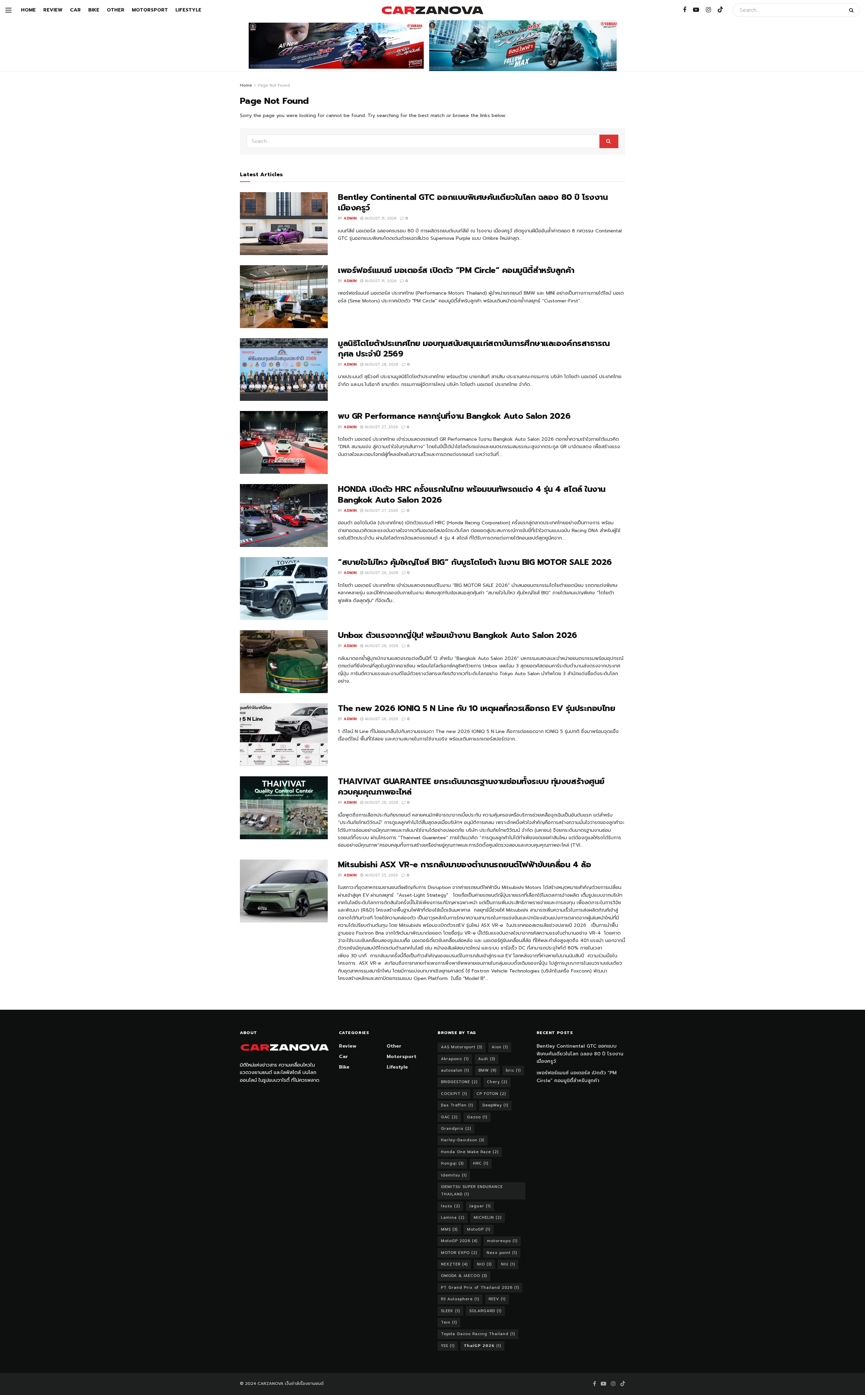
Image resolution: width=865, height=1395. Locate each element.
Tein (449, 1322)
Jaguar (480, 1206)
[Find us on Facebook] (684, 10)
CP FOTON (491, 1094)
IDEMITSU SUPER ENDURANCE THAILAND (472, 1190)
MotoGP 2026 (459, 1241)
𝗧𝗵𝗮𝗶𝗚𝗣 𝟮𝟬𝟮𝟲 (482, 1346)
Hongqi (452, 1163)
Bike (93, 10)
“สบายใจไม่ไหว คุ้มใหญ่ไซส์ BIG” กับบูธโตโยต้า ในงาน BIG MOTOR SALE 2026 (475, 562)
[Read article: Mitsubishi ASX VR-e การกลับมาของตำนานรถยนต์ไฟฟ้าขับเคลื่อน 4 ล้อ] (284, 891)
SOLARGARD (485, 1311)
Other (115, 10)
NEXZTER (454, 1264)
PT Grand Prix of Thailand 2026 (480, 1287)
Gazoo (477, 1117)
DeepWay (495, 1105)
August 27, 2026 (380, 427)
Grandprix (456, 1128)
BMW (487, 1070)
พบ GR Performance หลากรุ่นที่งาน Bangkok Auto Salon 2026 (454, 416)
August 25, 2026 (380, 875)
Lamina (452, 1217)
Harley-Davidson (462, 1140)
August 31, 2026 (379, 218)
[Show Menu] (8, 10)
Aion (500, 1047)
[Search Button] (853, 10)
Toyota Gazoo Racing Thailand (478, 1334)
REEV (497, 1299)
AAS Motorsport (461, 1047)
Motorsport (150, 10)
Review (53, 10)
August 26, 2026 (380, 573)
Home (28, 10)
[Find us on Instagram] (708, 10)
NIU (508, 1264)
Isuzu (450, 1206)
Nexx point (502, 1253)
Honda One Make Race (469, 1152)
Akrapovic (455, 1059)
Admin (350, 218)
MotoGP (478, 1229)
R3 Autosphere (460, 1299)
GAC (449, 1117)
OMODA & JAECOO (464, 1276)
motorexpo (502, 1241)
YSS (447, 1346)
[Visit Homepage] (432, 10)
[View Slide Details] (336, 46)
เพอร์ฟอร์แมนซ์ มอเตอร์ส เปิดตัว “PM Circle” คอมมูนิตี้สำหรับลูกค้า (456, 270)
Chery (497, 1082)
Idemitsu (454, 1175)
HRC (480, 1163)
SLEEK (450, 1311)
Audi (486, 1059)
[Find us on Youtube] (696, 10)
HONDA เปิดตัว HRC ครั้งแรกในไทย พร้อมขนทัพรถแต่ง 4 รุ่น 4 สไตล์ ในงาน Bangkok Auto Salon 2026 (472, 494)
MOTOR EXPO (459, 1253)
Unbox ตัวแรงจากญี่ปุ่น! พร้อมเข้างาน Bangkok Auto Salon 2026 (457, 635)
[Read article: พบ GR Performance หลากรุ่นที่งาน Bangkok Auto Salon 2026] (284, 442)
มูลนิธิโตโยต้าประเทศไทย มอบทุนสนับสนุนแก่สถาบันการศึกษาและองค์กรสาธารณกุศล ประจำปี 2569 (474, 348)
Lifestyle (188, 10)
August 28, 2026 (380, 364)
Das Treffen (457, 1105)
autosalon (455, 1070)
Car (75, 10)
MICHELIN (487, 1217)
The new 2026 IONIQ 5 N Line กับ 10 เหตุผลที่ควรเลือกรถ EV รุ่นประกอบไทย (476, 708)
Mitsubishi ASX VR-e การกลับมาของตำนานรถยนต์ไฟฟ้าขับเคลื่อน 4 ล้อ (464, 865)
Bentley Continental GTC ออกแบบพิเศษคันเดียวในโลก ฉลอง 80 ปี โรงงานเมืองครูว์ (473, 202)
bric (513, 1070)
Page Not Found (274, 85)
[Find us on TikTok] (720, 10)
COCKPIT (454, 1094)
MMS (449, 1229)
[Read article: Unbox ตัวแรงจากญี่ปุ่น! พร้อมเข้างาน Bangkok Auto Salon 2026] (284, 661)
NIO (484, 1264)
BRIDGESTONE (459, 1082)
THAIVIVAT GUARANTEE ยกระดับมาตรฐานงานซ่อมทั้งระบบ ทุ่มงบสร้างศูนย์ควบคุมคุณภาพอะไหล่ (471, 786)
